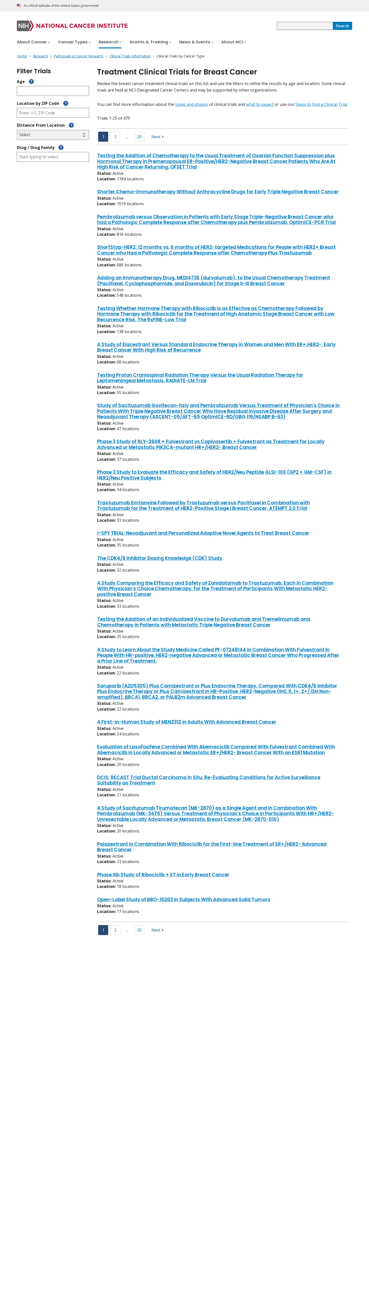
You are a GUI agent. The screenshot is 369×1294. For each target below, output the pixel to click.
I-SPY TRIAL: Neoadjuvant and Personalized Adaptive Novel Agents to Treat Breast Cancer (203, 533)
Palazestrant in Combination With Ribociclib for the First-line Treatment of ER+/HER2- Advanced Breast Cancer (212, 847)
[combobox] (305, 26)
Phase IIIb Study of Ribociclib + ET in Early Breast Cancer (163, 875)
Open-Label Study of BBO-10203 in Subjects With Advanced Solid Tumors (183, 900)
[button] (158, 137)
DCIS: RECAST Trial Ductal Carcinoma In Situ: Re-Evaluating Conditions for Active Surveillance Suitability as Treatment (208, 780)
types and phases (191, 104)
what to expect (260, 104)
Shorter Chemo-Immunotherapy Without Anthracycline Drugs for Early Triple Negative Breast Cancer (218, 192)
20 (139, 136)
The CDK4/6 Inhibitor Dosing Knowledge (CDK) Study (159, 559)
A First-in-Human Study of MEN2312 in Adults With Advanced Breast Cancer (186, 722)
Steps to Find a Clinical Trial (321, 104)
